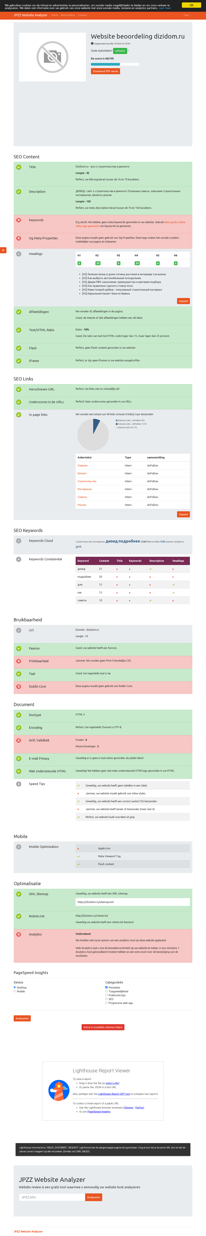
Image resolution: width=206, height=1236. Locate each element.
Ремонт (82, 473)
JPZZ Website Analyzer (30, 15)
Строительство (87, 481)
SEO (111, 999)
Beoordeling (68, 15)
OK (191, 5)
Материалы (85, 489)
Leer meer (165, 8)
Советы (82, 497)
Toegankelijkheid (118, 991)
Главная (82, 465)
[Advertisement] (103, 111)
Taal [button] (186, 15)
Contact (82, 15)
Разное (82, 504)
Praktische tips (117, 995)
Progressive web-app (121, 1002)
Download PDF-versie (105, 71)
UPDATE (120, 51)
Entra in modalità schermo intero (103, 1027)
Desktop (22, 987)
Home (54, 15)
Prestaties (114, 987)
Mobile (21, 991)
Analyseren (22, 1018)
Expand (183, 301)
